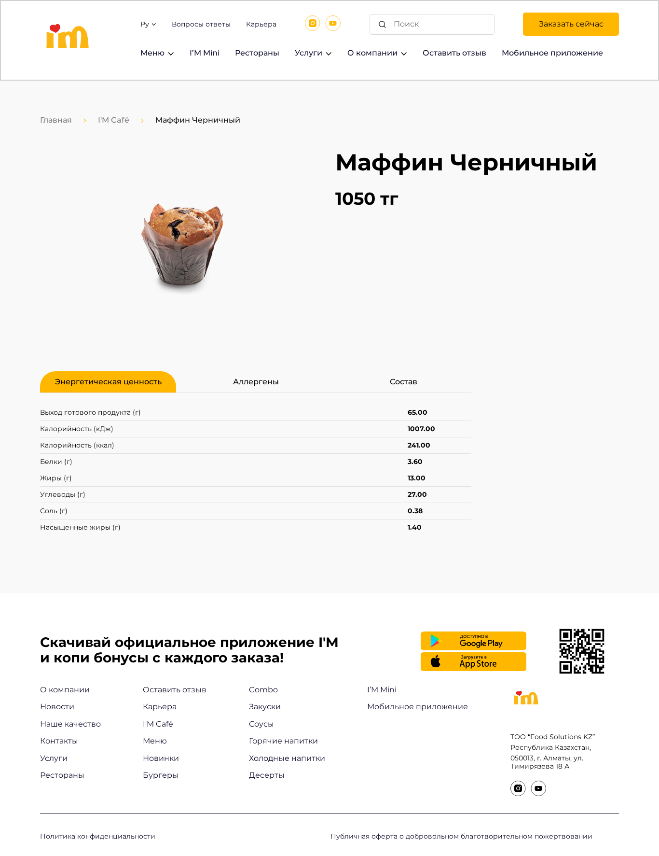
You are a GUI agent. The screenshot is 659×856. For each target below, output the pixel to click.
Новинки (161, 758)
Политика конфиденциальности (97, 836)
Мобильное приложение (552, 52)
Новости (57, 706)
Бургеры (160, 775)
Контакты (59, 740)
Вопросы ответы (201, 24)
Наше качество (70, 724)
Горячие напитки (283, 740)
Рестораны (257, 52)
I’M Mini (205, 52)
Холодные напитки (287, 758)
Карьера (261, 24)
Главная (56, 120)
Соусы (261, 724)
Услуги (308, 52)
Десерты (267, 775)
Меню (152, 52)
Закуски (265, 706)
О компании (65, 689)
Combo (263, 689)
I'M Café (113, 120)
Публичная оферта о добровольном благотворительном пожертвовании (461, 836)
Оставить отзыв (454, 52)
